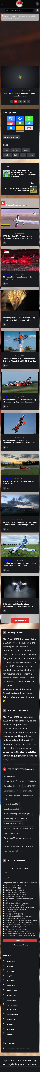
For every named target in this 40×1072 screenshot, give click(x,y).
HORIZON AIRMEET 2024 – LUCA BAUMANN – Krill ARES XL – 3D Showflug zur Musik (19, 442)
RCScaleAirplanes (13, 846)
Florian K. (27, 791)
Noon (31, 155)
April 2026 (10, 981)
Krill (15, 155)
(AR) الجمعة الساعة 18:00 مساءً (15, 886)
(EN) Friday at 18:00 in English (15, 896)
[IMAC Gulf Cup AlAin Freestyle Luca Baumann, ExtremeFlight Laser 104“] (20, 219)
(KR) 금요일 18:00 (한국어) (13, 914)
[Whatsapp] (29, 118)
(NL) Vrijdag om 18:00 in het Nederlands (18, 916)
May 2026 (10, 976)
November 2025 (12, 1005)
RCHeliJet (11, 833)
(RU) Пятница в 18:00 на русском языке (18, 925)
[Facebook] (20, 118)
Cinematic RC (11, 791)
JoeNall (7, 155)
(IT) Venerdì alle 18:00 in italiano (15, 909)
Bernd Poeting (12, 786)
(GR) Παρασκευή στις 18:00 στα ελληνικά (19, 933)
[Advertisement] (20, 41)
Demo (25, 150)
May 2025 (10, 1034)
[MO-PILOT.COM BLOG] (19, 3)
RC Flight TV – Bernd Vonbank (18, 828)
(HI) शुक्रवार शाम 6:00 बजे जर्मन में (14, 905)
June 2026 (10, 971)
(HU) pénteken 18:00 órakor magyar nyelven (19, 907)
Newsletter (31, 1064)
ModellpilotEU (12, 823)
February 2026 (12, 990)
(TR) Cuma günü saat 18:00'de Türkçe (17, 931)
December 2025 (12, 1000)
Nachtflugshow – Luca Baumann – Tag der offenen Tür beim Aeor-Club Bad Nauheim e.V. (19, 320)
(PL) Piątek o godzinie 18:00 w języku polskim (20, 920)
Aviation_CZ (28, 781)
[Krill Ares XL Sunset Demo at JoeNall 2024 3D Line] (20, 464)
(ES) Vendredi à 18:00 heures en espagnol (18, 899)
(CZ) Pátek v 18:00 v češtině (14, 890)
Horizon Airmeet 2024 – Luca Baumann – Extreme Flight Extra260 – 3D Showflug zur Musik (20, 361)
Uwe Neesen (11, 851)
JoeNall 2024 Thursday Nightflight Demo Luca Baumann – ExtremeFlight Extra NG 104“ (20, 524)
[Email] (20, 123)
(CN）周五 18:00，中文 (12, 888)
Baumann (16, 150)
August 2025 (11, 1019)
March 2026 (11, 985)
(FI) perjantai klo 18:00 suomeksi (15, 901)
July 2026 (10, 966)
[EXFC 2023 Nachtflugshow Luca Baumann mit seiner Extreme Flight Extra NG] (20, 587)
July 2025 (10, 1024)
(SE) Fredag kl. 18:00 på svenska (15, 927)
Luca (23, 155)
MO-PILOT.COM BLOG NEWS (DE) (18, 1049)
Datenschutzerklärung (20, 945)
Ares (6, 150)
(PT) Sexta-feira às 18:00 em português (18, 922)
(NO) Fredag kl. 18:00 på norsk (15, 918)
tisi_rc (30, 846)
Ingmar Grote (11, 804)
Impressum (8, 1060)
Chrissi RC (29, 786)
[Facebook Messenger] (11, 128)
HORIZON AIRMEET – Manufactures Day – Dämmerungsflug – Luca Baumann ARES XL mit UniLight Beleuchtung (19, 402)
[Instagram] (11, 123)
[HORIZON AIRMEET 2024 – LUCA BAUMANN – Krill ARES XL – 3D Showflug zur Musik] (20, 423)
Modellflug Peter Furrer (15, 818)
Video (14, 16)
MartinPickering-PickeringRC (18, 814)
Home (5, 16)
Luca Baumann (15, 91)
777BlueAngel (12, 776)
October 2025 (11, 1010)
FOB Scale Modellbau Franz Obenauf (18, 797)
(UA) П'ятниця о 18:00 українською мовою (20, 936)
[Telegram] (29, 123)
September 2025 (12, 1014)
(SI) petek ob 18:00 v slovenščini (15, 929)
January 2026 (11, 995)
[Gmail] (29, 128)
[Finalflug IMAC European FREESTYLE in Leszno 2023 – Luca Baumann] (20, 546)
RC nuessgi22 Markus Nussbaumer (18, 839)
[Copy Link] (20, 128)
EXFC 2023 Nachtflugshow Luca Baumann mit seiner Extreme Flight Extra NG (18, 606)
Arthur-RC (10, 781)
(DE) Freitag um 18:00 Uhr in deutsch (17, 892)
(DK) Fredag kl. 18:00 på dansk (15, 894)
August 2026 (11, 961)
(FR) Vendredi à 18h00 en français (16, 903)
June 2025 (10, 1029)
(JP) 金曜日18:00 (10, 912)
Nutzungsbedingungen (14, 1064)
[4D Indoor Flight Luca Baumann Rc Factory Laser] (20, 260)
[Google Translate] (11, 118)
